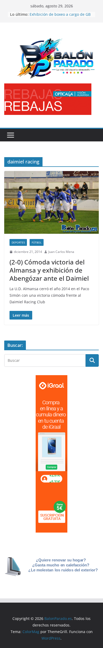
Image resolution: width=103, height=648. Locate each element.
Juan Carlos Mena (61, 251)
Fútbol (36, 242)
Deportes (18, 242)
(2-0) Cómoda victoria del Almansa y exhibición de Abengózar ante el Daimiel (49, 270)
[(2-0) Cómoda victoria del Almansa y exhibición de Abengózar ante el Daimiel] (51, 202)
